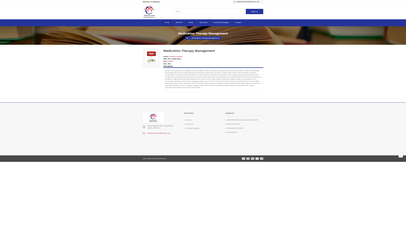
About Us (179, 22)
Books (191, 22)
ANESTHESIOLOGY (233, 124)
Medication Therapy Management (205, 38)
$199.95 (170, 61)
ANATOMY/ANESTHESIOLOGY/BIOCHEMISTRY (235, 120)
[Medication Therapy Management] (151, 57)
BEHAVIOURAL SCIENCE (235, 128)
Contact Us (189, 124)
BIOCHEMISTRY (232, 132)
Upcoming (203, 22)
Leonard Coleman (175, 56)
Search (254, 11)
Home (167, 22)
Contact (238, 22)
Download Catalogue (221, 22)
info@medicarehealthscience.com (158, 133)
